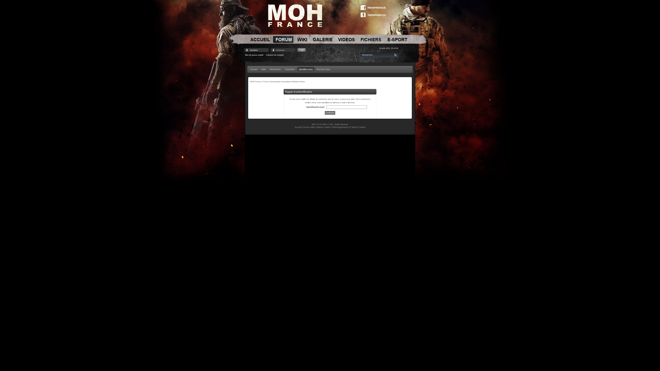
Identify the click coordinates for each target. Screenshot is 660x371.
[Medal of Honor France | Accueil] (295, 15)
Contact (361, 127)
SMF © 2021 (328, 124)
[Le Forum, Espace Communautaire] (283, 39)
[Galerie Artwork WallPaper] (322, 39)
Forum (306, 127)
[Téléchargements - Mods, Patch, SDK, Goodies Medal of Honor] (371, 39)
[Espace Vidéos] (346, 39)
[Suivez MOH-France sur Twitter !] (374, 14)
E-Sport (353, 127)
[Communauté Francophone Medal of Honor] (259, 39)
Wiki (313, 127)
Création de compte (275, 55)
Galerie (319, 127)
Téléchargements (340, 127)
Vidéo (327, 127)
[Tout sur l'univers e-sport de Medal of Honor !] (397, 39)
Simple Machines (341, 124)
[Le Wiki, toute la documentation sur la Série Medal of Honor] (302, 39)
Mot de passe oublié (254, 55)
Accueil (298, 127)
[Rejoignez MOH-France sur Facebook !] (374, 7)
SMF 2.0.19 (316, 124)
